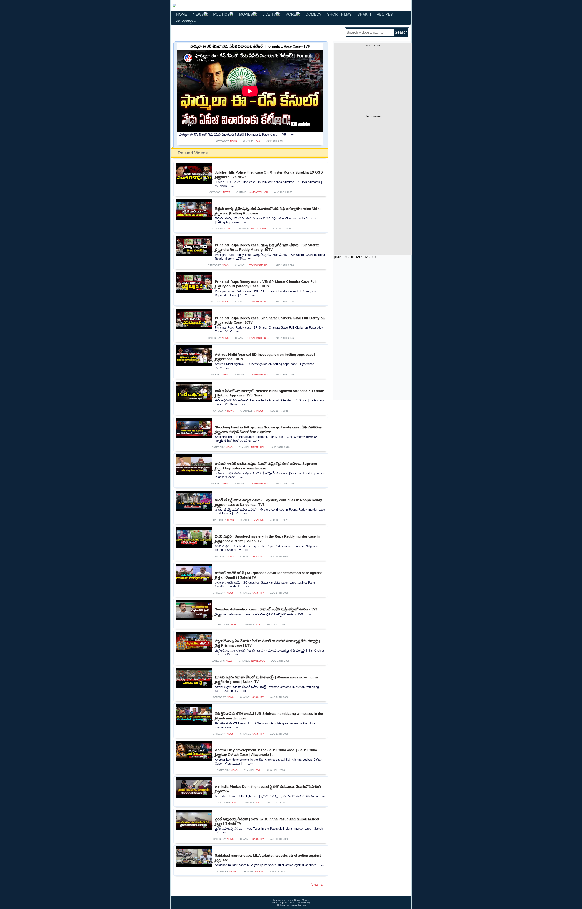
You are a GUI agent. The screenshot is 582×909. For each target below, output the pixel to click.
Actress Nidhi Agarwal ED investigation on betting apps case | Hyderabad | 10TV (265, 357)
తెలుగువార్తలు (186, 20)
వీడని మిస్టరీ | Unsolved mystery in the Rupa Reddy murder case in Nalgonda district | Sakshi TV (267, 538)
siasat (259, 871)
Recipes (384, 14)
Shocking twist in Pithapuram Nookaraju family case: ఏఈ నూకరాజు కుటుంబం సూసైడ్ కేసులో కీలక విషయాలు (268, 429)
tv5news (258, 411)
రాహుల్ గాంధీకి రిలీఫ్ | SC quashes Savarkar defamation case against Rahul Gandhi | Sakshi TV (268, 575)
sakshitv (258, 556)
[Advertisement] (373, 79)
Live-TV (269, 14)
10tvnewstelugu (258, 265)
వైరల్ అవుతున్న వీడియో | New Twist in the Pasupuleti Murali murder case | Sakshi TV (267, 821)
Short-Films (339, 14)
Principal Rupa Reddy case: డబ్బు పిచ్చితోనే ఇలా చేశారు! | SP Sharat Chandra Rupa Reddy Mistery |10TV (267, 247)
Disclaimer (288, 902)
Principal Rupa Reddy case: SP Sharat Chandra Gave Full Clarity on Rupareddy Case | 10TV (270, 320)
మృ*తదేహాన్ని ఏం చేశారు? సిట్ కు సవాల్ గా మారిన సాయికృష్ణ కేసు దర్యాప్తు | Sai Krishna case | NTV (267, 643)
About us (276, 902)
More (290, 14)
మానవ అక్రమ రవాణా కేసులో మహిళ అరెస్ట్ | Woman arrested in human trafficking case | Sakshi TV (267, 679)
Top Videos (279, 900)
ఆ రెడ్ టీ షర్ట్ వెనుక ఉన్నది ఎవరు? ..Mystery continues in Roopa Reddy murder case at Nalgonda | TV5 (268, 502)
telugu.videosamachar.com (292, 905)
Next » (317, 884)
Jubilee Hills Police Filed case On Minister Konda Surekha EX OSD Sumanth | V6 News (269, 174)
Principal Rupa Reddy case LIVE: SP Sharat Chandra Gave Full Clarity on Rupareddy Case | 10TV (265, 284)
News (198, 14)
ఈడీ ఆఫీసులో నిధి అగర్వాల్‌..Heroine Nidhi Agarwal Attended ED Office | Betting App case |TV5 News (269, 393)
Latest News (293, 900)
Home (181, 14)
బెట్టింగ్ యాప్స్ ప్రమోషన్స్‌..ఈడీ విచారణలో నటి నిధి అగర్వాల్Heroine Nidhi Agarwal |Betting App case (267, 211)
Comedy (313, 14)
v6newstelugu (258, 192)
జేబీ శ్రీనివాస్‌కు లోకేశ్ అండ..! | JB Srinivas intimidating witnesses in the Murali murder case (269, 716)
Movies (246, 14)
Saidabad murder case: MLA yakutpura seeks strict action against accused (268, 858)
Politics (221, 14)
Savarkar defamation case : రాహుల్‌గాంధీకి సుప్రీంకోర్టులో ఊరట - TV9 (266, 609)
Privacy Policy (303, 902)
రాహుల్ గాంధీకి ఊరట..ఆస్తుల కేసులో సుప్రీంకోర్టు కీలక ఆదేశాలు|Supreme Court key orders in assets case (266, 466)
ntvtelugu (258, 447)
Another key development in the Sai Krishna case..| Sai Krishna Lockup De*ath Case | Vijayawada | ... (266, 752)
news (233, 141)
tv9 (258, 141)
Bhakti (364, 14)
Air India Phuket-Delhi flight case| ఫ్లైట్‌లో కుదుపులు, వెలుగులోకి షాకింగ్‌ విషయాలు (268, 789)
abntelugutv (258, 228)
